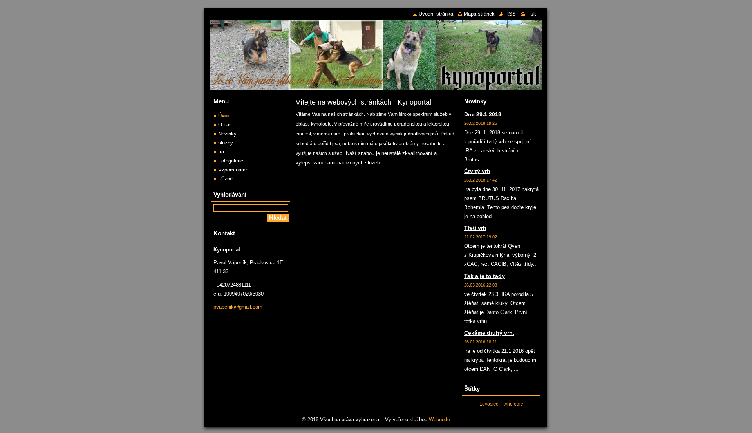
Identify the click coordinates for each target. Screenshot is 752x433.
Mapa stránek (479, 14)
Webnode (439, 419)
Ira (221, 152)
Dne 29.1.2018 (482, 114)
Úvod (224, 116)
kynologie (513, 403)
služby (225, 143)
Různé (225, 179)
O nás (225, 125)
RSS (510, 14)
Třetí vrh (475, 228)
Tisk (531, 14)
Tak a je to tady (484, 276)
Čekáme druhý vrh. (489, 333)
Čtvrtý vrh (477, 171)
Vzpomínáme (233, 170)
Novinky (227, 134)
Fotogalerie (230, 161)
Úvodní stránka (436, 14)
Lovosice (489, 403)
